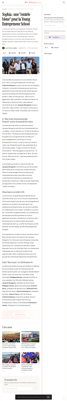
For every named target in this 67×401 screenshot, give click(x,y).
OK (48, 397)
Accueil (4, 9)
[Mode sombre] (64, 398)
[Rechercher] (64, 2)
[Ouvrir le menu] (3, 2)
